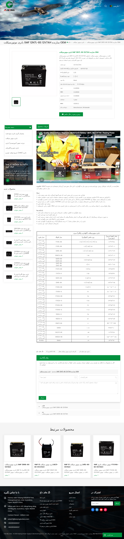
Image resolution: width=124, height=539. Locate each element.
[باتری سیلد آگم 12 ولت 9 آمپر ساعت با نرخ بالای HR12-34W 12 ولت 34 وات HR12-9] (9, 277)
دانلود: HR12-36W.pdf (46, 517)
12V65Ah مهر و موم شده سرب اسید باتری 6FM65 (21, 264)
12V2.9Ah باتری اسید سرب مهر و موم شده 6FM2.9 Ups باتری (22, 218)
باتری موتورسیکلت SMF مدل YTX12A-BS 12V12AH (104, 465)
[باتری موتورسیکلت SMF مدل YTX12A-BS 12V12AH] (106, 448)
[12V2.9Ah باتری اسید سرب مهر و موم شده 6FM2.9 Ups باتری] (9, 219)
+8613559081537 (14, 523)
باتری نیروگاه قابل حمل (46, 514)
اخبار (89, 6)
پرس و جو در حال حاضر (72, 114)
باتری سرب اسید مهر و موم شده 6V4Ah (51, 501)
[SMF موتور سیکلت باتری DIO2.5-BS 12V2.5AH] (9, 208)
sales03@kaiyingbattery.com (18, 519)
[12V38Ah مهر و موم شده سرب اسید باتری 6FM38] (9, 254)
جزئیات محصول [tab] (42, 126)
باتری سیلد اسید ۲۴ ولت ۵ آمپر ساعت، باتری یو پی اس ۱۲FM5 (22, 241)
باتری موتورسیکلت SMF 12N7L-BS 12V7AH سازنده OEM (59, 372)
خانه (59, 6)
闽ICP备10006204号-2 (99, 534)
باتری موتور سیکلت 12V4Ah (47, 520)
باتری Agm (43, 510)
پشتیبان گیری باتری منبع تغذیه (15, 133)
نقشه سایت (72, 517)
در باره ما (68, 6)
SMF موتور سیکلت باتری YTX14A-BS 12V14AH (76, 465)
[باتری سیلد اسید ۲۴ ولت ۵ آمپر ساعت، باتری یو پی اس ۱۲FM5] (9, 242)
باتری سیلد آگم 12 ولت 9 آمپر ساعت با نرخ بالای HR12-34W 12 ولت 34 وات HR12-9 (22, 275)
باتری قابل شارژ (44, 507)
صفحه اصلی (72, 498)
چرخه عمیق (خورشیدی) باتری (15, 143)
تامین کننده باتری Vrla (46, 523)
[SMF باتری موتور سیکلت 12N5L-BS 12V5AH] (47, 448)
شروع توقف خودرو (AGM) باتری (16, 153)
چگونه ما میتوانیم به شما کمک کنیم (17, 165)
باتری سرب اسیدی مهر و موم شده (49, 504)
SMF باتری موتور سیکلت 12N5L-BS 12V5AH (47, 465)
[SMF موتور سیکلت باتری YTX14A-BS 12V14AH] (77, 448)
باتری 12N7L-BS (50, 352)
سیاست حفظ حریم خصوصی (85, 534)
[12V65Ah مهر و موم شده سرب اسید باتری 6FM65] (9, 265)
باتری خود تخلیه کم (84, 352)
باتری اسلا (42, 498)
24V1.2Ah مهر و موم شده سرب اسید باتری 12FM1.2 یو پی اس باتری (22, 229)
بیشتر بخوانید (18, 199)
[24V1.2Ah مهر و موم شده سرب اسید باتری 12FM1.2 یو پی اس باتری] (9, 231)
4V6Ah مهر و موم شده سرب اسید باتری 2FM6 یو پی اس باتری (22, 195)
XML (75, 534)
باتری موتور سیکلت (78, 42)
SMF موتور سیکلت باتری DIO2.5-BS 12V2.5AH (21, 206)
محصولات (79, 6)
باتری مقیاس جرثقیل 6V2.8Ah (48, 526)
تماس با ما (98, 6)
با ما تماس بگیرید (73, 510)
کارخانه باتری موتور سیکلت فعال (67, 352)
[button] (123, 455)
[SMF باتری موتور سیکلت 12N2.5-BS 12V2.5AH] (17, 448)
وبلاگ (70, 514)
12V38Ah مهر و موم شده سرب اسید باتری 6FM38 (21, 252)
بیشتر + (7, 475)
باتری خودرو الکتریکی (12, 148)
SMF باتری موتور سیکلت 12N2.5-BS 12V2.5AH (16, 465)
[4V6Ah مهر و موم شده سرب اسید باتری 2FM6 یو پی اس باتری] (9, 197)
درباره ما (71, 501)
